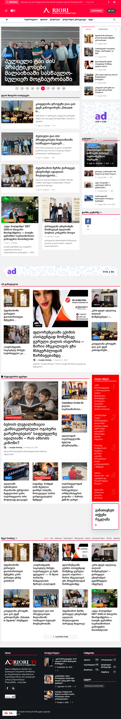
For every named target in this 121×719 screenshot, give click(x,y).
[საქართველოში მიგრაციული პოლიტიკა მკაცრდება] (88, 198)
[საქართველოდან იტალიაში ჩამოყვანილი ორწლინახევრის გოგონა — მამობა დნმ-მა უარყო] (74, 471)
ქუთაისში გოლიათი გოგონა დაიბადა (99, 494)
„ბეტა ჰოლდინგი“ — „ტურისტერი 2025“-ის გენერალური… (103, 185)
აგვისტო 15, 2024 (64, 686)
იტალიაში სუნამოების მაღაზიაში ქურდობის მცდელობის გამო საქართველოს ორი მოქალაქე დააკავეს (16, 491)
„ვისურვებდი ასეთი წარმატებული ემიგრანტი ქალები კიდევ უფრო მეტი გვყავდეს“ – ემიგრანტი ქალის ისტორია (101, 427)
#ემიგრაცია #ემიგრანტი (94, 686)
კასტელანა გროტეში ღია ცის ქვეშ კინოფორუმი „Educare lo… (55, 107)
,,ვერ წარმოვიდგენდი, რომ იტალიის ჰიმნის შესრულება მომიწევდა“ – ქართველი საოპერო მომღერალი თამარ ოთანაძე (102, 397)
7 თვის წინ (101, 177)
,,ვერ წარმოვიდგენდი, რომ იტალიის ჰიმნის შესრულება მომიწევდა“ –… (65, 661)
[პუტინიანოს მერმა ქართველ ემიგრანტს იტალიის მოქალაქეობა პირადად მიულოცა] (40, 56)
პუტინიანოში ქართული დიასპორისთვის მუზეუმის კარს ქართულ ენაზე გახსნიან (13, 572)
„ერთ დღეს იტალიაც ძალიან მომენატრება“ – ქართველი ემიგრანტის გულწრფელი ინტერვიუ (104, 574)
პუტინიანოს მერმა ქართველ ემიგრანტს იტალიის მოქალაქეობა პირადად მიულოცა (53, 2)
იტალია (5, 120)
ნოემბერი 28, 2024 (64, 667)
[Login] (114, 2)
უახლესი (88, 29)
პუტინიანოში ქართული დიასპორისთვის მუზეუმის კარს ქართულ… (105, 38)
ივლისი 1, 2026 (61, 360)
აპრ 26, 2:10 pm (53, 237)
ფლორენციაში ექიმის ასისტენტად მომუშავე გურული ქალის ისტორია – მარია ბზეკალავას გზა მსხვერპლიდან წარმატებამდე (58, 344)
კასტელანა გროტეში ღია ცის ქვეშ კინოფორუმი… (104, 347)
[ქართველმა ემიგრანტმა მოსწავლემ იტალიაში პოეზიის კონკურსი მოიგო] (60, 210)
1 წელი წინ (101, 204)
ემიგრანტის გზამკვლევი (13, 417)
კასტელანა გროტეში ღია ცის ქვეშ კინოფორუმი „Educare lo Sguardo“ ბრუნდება (16, 615)
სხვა (51, 538)
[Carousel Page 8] (53, 88)
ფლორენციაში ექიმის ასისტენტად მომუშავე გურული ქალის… (103, 64)
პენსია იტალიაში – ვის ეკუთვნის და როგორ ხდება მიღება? (101, 478)
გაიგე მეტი (21, 682)
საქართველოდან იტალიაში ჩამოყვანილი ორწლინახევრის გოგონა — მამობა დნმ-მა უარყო (72, 491)
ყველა (46, 538)
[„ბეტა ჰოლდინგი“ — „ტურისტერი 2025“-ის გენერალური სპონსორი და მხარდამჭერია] (88, 185)
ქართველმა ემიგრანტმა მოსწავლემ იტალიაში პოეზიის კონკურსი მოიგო (60, 229)
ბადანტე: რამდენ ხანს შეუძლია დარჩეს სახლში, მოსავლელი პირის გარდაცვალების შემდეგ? (44, 491)
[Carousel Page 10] (64, 88)
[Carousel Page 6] (43, 88)
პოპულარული (103, 29)
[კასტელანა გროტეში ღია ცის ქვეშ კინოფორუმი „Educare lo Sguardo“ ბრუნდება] (17, 111)
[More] (116, 29)
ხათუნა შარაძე (45, 360)
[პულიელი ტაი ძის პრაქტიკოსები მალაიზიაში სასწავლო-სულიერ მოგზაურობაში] (17, 144)
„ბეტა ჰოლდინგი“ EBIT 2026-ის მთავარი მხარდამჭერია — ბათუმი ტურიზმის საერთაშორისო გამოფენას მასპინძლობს (19, 233)
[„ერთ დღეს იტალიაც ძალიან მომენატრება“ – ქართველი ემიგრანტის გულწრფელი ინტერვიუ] (88, 78)
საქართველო (92, 145)
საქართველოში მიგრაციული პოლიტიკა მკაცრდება (104, 198)
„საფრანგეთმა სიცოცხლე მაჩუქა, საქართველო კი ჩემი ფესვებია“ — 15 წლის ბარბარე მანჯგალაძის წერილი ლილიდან (45, 574)
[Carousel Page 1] (17, 88)
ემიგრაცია (6, 184)
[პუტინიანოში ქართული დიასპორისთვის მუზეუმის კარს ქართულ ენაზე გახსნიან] (88, 38)
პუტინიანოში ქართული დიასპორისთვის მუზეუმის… (13, 315)
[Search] (114, 19)
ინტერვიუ (38, 325)
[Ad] (101, 118)
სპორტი (109, 538)
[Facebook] (7, 688)
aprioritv (17, 714)
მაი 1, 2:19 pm (11, 243)
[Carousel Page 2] (22, 88)
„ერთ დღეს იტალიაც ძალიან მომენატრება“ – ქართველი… (106, 77)
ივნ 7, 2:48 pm (43, 158)
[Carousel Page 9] (58, 88)
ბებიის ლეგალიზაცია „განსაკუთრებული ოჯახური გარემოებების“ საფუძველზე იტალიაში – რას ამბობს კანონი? (30, 433)
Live (112, 11)
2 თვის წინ (101, 70)
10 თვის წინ (102, 191)
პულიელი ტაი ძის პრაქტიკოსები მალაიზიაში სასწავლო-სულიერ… (54, 139)
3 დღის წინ (102, 44)
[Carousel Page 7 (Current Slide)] (48, 88)
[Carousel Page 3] (27, 88)
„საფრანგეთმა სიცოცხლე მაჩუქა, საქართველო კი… (15, 350)
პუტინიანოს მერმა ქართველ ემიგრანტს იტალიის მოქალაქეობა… (55, 171)
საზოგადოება (9, 220)
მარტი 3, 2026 (63, 702)
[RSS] (13, 688)
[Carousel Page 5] (38, 88)
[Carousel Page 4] (32, 88)
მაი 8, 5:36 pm (43, 190)
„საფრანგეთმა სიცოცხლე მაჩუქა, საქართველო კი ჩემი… (105, 51)
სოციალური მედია (98, 538)
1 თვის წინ (101, 57)
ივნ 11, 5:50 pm (44, 126)
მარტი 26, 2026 (32, 447)
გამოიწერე (97, 11)
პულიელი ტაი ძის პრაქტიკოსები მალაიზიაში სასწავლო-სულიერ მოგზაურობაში (44, 617)
